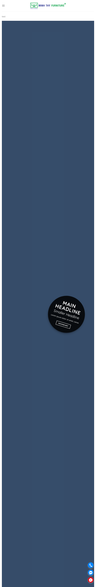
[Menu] (3, 6)
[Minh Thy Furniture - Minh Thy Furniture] (48, 6)
